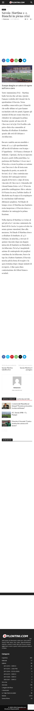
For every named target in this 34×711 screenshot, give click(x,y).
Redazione (6, 19)
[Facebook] (3, 60)
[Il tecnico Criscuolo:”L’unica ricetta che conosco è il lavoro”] (6, 423)
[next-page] (6, 430)
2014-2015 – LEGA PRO (11, 669)
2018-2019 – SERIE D (10, 674)
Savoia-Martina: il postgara (26, 369)
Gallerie (4, 663)
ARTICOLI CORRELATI (9, 399)
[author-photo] (17, 385)
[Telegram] (24, 60)
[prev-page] (3, 430)
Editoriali (4, 660)
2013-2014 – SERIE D (10, 666)
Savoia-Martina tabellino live (7, 369)
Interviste (4, 685)
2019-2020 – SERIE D (10, 677)
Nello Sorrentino (24, 709)
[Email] (20, 60)
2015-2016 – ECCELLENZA (11, 671)
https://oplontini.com (17, 390)
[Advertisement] (17, 38)
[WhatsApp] (16, 60)
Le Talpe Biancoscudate (9, 693)
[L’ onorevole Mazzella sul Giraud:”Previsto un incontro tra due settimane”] (6, 406)
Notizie (8, 6)
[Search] (31, 2)
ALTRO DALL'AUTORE (23, 399)
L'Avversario (5, 690)
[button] (3, 2)
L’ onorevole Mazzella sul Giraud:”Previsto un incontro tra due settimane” (22, 406)
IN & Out (4, 682)
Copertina (4, 408)
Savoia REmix (6, 698)
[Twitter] (8, 60)
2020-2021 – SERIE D (10, 679)
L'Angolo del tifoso (7, 687)
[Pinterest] (12, 60)
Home (3, 6)
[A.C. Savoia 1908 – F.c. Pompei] (6, 415)
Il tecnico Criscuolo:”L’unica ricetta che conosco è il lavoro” (21, 423)
